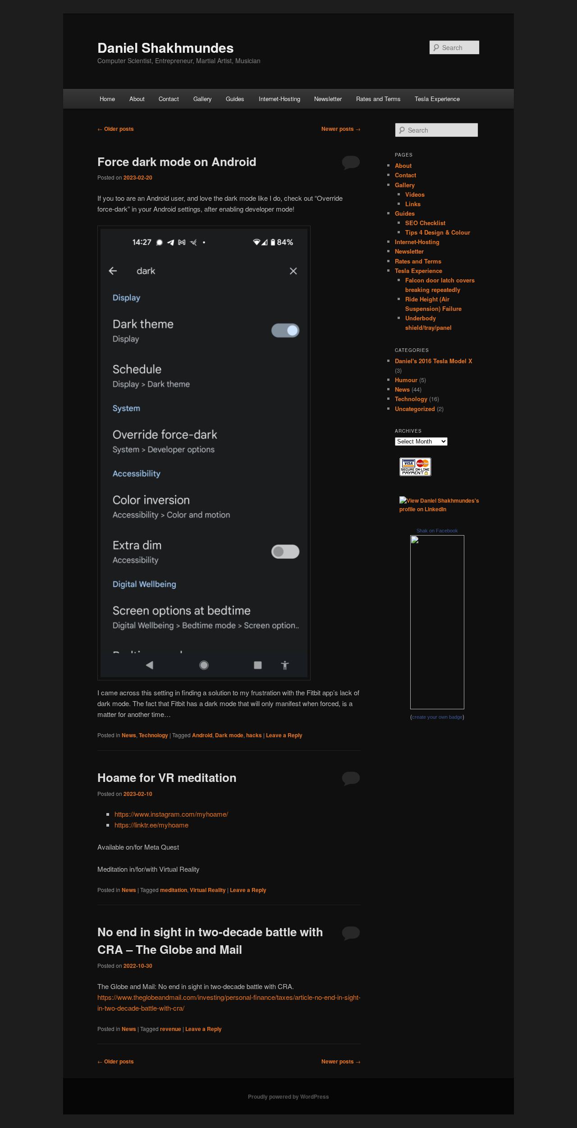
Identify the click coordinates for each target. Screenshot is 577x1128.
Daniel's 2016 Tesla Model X (433, 360)
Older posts (115, 129)
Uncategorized (415, 408)
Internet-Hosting (279, 98)
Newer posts (341, 129)
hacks (254, 735)
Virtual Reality (208, 890)
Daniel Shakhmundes (165, 47)
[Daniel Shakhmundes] (437, 707)
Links (413, 203)
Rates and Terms (378, 98)
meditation (173, 890)
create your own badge (437, 717)
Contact (169, 98)
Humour (406, 379)
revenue (170, 1029)
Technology (153, 735)
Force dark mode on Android (176, 161)
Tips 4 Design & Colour (437, 232)
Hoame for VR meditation (167, 777)
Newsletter (328, 98)
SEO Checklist (425, 222)
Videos (415, 194)
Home (107, 98)
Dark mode (229, 735)
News (129, 735)
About (137, 98)
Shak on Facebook (437, 530)
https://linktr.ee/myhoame (151, 824)
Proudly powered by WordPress (288, 1096)
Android (202, 735)
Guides (235, 98)
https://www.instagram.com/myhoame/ (171, 813)
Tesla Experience (437, 98)
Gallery (202, 98)
